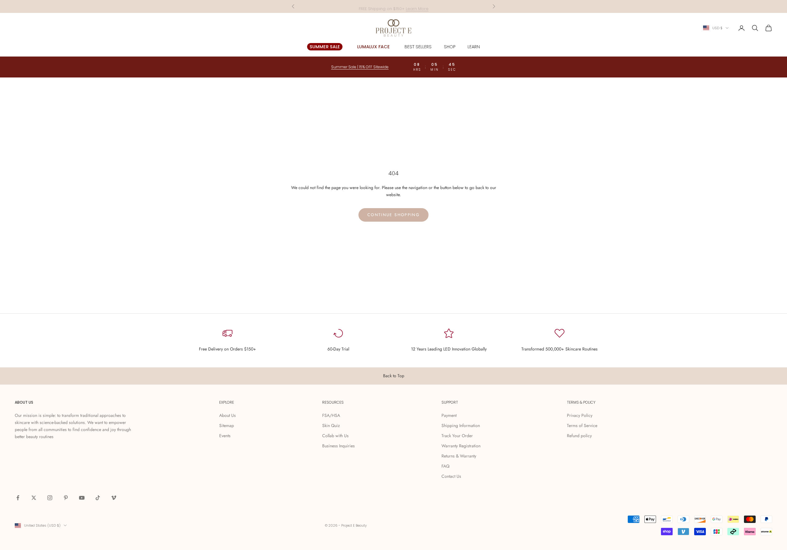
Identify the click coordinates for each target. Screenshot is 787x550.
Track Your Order (457, 436)
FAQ (445, 466)
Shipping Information (460, 425)
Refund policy (579, 436)
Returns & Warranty (458, 456)
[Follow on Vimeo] (114, 498)
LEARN (474, 47)
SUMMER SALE (325, 47)
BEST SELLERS (418, 47)
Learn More (417, 6)
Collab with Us (335, 436)
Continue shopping (393, 215)
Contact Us (451, 476)
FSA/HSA (331, 415)
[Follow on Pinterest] (66, 498)
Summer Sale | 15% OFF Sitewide (360, 66)
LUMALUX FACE (373, 47)
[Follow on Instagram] (50, 498)
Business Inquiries (338, 446)
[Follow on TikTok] (98, 498)
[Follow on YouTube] (82, 498)
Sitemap (226, 425)
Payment (449, 415)
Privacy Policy (579, 415)
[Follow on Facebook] (18, 498)
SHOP (449, 47)
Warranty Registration (461, 446)
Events (225, 436)
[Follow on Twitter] (34, 498)
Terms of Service (582, 425)
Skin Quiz (331, 425)
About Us (227, 415)
